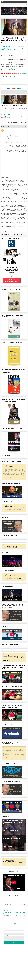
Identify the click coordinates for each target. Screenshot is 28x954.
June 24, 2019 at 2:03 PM (17, 130)
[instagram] (13, 952)
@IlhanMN (10, 466)
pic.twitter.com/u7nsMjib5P (15, 657)
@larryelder (16, 656)
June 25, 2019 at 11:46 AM (18, 142)
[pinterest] (21, 952)
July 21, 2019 (19, 477)
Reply (7, 138)
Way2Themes (15, 949)
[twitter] (7, 952)
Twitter (12, 75)
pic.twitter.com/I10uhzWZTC (11, 546)
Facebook (12, 76)
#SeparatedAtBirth (9, 506)
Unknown (8, 130)
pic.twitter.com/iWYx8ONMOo (10, 861)
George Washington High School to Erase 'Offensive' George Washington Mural (12, 48)
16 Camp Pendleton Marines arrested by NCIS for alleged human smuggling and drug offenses (14, 912)
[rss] (15, 952)
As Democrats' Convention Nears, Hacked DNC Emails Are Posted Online (13, 822)
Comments (13, 49)
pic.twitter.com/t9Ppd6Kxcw (10, 508)
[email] (17, 952)
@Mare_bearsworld (9, 655)
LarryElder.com (23, 73)
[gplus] (11, 952)
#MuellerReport (18, 749)
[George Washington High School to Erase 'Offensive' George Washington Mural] (14, 26)
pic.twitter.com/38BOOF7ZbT (10, 577)
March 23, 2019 (20, 757)
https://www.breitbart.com (12, 69)
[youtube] (19, 952)
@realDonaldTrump (8, 753)
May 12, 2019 (19, 509)
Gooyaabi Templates (14, 951)
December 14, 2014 (7, 660)
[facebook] (9, 952)
